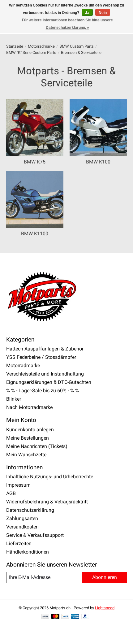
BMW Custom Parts (76, 46)
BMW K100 (98, 162)
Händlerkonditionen (27, 552)
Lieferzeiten (19, 543)
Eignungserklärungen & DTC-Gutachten (48, 382)
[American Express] (75, 617)
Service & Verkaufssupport (35, 535)
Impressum (18, 485)
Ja (87, 13)
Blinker (13, 399)
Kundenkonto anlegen (30, 430)
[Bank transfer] (45, 617)
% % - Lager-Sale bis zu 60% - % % (42, 390)
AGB (11, 493)
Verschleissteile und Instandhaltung (45, 374)
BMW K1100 (34, 234)
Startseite (14, 46)
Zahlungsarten (22, 518)
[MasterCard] (55, 617)
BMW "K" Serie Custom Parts (31, 52)
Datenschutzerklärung (30, 510)
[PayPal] (85, 617)
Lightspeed (104, 608)
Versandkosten (22, 527)
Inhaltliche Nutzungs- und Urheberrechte (49, 477)
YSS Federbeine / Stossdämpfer (41, 357)
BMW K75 (34, 162)
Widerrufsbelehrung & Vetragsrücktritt (47, 502)
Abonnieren (104, 577)
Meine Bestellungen (27, 438)
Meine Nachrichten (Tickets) (36, 446)
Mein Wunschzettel (27, 455)
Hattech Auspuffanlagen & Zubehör (45, 349)
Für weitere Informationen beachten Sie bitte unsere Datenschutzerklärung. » (67, 24)
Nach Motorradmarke (29, 407)
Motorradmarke (41, 46)
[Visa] (65, 617)
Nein (103, 13)
